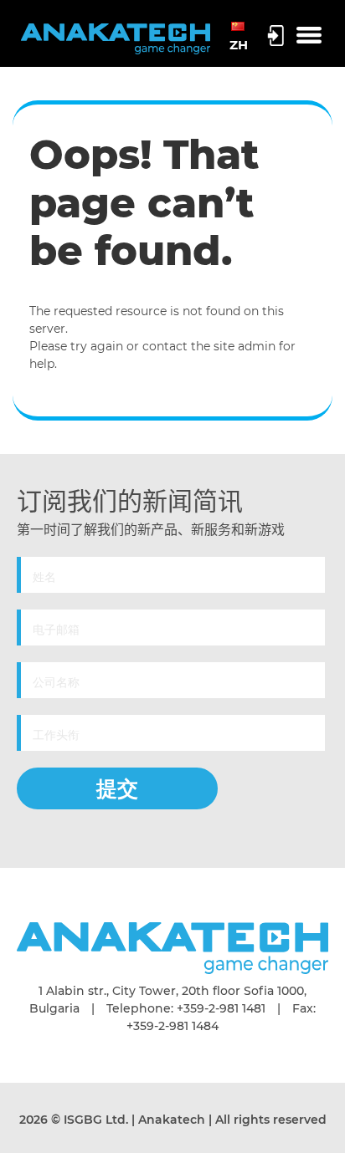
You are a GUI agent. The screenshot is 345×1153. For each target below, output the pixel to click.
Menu (308, 36)
